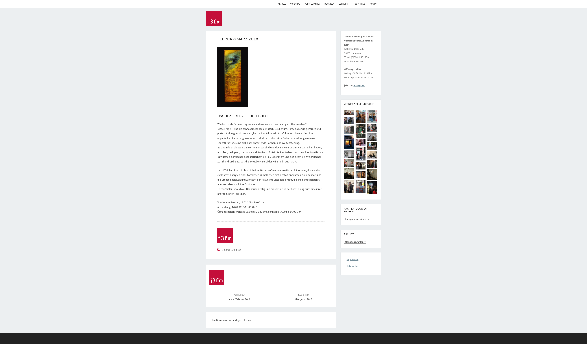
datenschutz (353, 266)
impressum (352, 259)
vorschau (295, 3)
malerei (225, 249)
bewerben (329, 3)
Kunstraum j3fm (208, 4)
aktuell (282, 3)
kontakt (374, 3)
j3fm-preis (360, 3)
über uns (343, 3)
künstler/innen (312, 3)
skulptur (236, 249)
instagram (359, 85)
